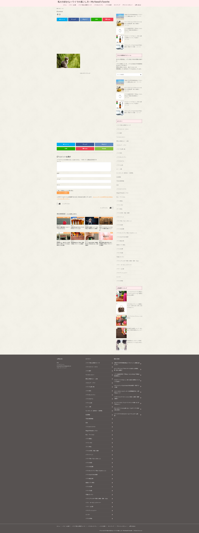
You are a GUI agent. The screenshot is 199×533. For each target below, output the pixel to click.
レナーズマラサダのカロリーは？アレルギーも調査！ (126, 414)
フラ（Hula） (119, 209)
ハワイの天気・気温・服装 (123, 213)
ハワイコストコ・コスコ (122, 129)
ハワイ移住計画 (120, 240)
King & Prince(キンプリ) (122, 193)
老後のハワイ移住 (120, 244)
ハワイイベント (120, 217)
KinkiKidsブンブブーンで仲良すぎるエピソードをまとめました (134, 342)
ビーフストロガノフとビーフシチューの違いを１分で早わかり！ (126, 403)
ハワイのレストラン (98, 5)
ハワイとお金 (119, 165)
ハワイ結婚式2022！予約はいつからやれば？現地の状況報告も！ (133, 30)
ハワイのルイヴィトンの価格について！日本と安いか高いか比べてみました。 (134, 305)
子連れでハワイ (120, 256)
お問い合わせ (138, 5)
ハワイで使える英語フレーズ (84, 5)
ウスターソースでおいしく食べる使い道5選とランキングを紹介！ (133, 37)
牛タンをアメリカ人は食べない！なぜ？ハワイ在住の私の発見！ (126, 409)
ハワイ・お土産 (72, 5)
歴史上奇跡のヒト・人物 (122, 141)
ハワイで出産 (119, 252)
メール (59, 179)
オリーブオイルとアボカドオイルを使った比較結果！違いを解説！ (133, 23)
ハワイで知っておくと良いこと (124, 221)
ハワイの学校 (119, 280)
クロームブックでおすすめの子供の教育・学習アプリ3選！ (133, 45)
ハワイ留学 (119, 133)
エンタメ (118, 276)
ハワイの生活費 (120, 229)
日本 (117, 185)
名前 (58, 173)
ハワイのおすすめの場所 (122, 237)
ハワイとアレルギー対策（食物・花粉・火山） (127, 260)
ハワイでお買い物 (120, 149)
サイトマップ (117, 5)
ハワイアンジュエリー (121, 272)
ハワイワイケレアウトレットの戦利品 (134, 317)
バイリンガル (119, 205)
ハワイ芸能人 (119, 201)
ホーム (64, 5)
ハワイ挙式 (119, 153)
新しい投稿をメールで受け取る (65, 190)
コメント (59, 161)
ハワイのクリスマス (121, 189)
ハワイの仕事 (119, 248)
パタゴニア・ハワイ (121, 145)
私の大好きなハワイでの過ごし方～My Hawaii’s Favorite (84, 1)
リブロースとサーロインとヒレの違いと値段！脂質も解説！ (126, 397)
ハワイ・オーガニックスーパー (124, 264)
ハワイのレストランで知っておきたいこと (126, 232)
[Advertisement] (85, 39)
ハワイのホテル (120, 161)
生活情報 (118, 177)
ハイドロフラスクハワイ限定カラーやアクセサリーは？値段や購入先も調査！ (134, 293)
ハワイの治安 (108, 5)
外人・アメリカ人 (120, 197)
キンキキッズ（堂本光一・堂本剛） (125, 173)
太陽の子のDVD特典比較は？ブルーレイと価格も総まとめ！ (133, 15)
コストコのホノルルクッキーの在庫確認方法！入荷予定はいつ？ (126, 391)
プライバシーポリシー (127, 5)
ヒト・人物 (119, 169)
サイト (58, 184)
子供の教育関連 (120, 181)
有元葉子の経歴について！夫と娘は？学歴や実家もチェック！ (134, 329)
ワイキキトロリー (120, 137)
